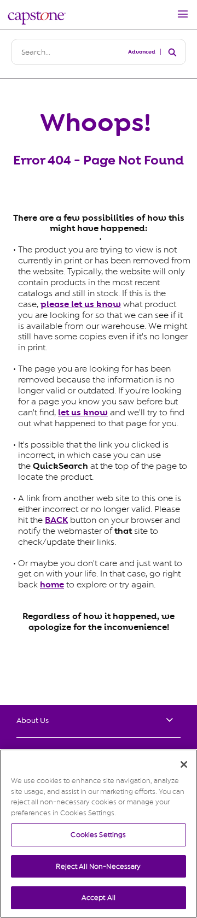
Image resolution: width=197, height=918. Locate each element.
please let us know (80, 304)
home (52, 584)
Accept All (98, 897)
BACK (56, 520)
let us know (83, 412)
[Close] (184, 764)
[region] (98, 833)
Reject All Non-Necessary (98, 866)
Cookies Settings (98, 835)
